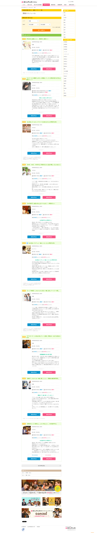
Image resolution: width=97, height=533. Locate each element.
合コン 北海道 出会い (26, 472)
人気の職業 (66, 71)
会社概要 (23, 526)
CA (64, 90)
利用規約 (38, 526)
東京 (64, 12)
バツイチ (65, 51)
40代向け (65, 61)
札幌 (64, 37)
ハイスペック (66, 54)
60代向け (65, 63)
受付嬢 (65, 88)
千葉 (64, 24)
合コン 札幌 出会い (26, 475)
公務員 (65, 78)
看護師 (65, 95)
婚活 (64, 68)
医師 (64, 85)
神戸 (64, 29)
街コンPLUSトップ (24, 7)
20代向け (65, 56)
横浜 (64, 22)
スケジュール (31, 7)
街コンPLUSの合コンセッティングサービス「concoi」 (42, 513)
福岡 (64, 20)
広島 (64, 32)
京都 (64, 27)
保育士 (65, 93)
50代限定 (65, 49)
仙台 (64, 34)
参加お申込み (34, 68)
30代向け (65, 59)
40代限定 (65, 46)
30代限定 (65, 44)
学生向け (65, 76)
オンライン (66, 73)
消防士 (65, 83)
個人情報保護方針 (31, 526)
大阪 (64, 15)
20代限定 (65, 41)
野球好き (65, 66)
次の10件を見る (41, 465)
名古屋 (65, 17)
